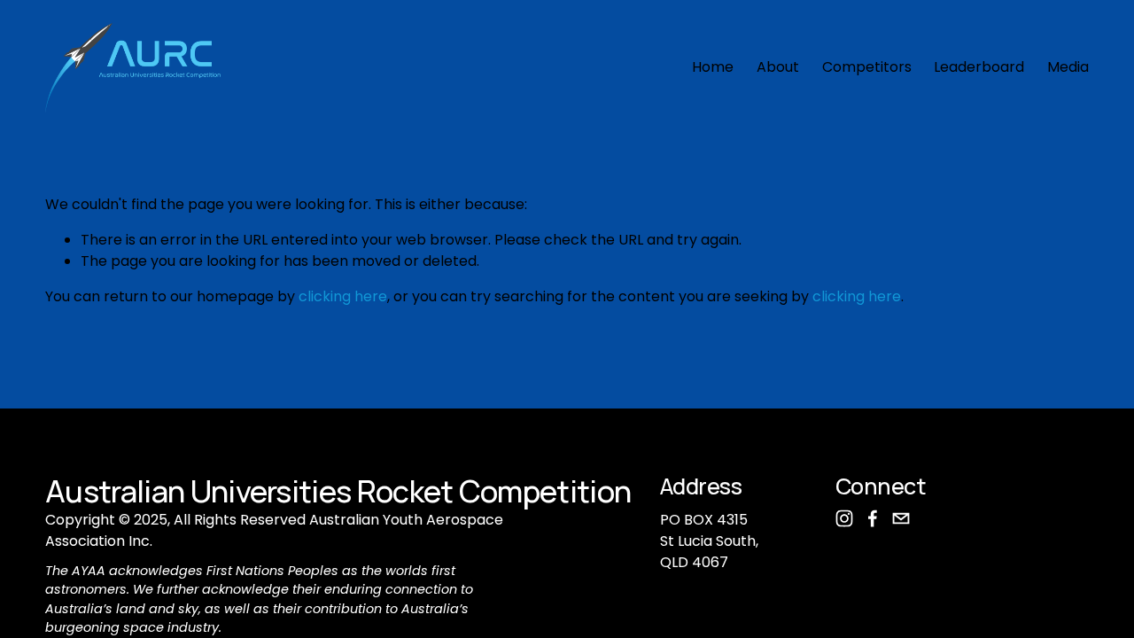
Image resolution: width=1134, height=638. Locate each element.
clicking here (343, 296)
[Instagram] (844, 518)
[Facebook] (873, 518)
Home (713, 67)
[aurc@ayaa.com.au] (901, 518)
